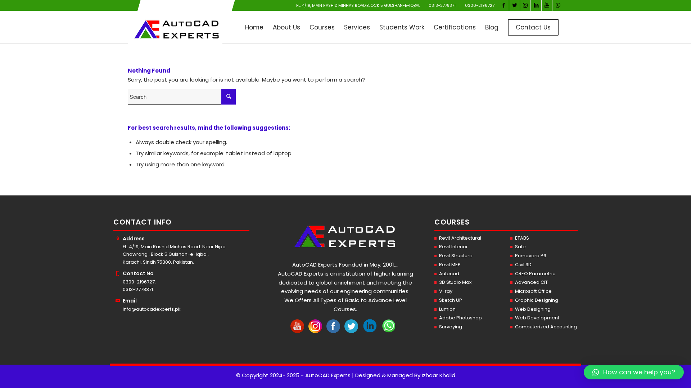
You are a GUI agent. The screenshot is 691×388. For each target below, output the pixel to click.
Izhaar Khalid (438, 375)
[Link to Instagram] (525, 5)
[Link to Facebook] (503, 5)
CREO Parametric (535, 273)
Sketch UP (450, 300)
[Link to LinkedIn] (536, 5)
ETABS (522, 238)
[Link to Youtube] (547, 5)
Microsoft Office (533, 291)
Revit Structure (456, 255)
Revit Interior (453, 246)
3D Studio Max (455, 282)
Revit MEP (450, 264)
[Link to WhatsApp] (557, 5)
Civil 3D (523, 264)
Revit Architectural (460, 238)
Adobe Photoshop (460, 317)
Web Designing (533, 309)
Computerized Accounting (546, 326)
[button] (634, 372)
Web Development (537, 317)
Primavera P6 (530, 255)
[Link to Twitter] (514, 5)
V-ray (445, 291)
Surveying (450, 326)
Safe (520, 246)
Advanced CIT (531, 282)
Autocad (449, 273)
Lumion (447, 309)
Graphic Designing (536, 300)
